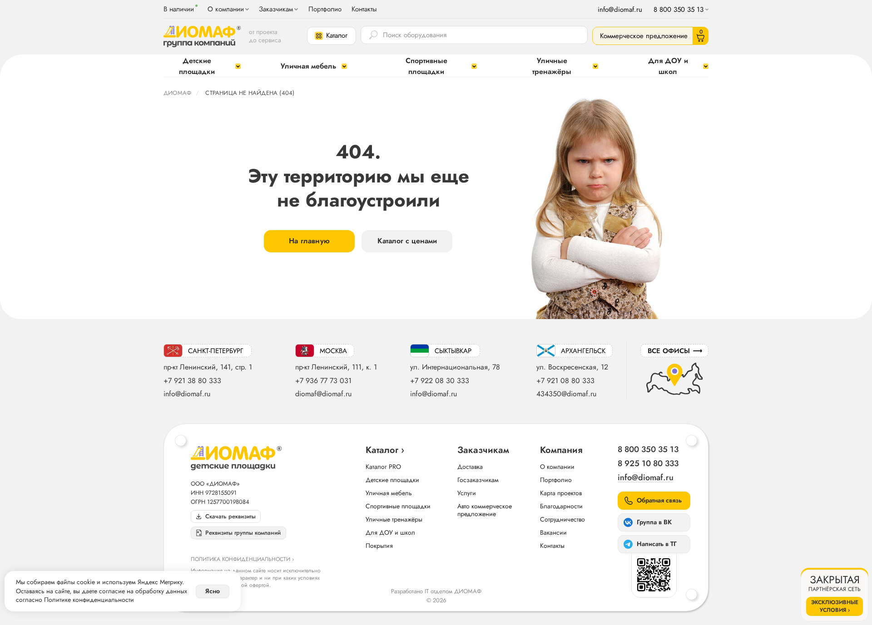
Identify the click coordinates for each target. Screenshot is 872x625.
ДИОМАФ (177, 93)
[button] (331, 36)
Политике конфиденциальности (89, 599)
